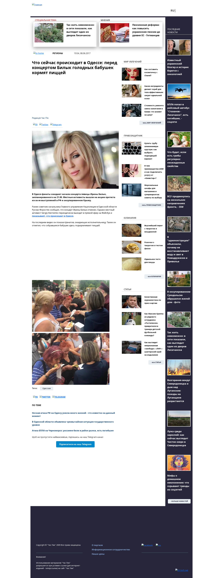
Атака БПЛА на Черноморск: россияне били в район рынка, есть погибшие (73, 430)
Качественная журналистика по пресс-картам (152, 300)
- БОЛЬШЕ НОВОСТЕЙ (179, 501)
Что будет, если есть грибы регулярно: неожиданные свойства (176, 159)
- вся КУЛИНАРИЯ (154, 276)
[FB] (35, 124)
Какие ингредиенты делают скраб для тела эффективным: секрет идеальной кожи (153, 92)
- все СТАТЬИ (156, 362)
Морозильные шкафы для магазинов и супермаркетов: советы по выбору (153, 191)
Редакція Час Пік (40, 118)
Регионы (58, 53)
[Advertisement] (75, 94)
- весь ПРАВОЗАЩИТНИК (151, 205)
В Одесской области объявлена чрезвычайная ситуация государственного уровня (73, 423)
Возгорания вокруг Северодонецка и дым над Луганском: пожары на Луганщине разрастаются (178, 391)
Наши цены (98, 554)
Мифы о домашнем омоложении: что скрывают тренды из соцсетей (178, 482)
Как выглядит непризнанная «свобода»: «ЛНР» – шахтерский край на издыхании (153, 348)
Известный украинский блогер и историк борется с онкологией (178, 67)
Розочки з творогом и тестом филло (153, 245)
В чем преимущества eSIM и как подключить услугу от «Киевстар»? (154, 172)
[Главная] (37, 4)
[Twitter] (43, 124)
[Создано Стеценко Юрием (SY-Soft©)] (181, 570)
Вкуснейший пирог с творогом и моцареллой (153, 228)
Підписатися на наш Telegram (75, 444)
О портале (97, 545)
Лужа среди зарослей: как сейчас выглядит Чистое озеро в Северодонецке (177, 438)
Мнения (105, 20)
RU (172, 10)
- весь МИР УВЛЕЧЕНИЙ (151, 123)
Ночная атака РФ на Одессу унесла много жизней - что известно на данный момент (73, 414)
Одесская (46, 388)
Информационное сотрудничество (111, 549)
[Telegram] (56, 124)
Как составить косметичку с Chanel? (151, 72)
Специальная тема (45, 20)
